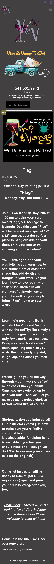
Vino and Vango (15, 560)
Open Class (27, 549)
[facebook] (45, 2)
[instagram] (50, 2)
